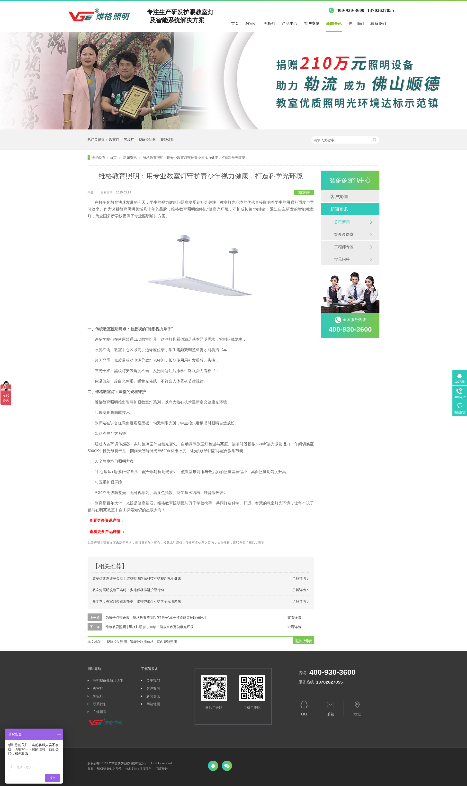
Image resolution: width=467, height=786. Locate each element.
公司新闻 (342, 222)
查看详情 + (295, 617)
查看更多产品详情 (108, 532)
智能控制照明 (117, 641)
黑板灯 (269, 23)
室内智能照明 (167, 641)
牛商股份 (146, 768)
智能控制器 (147, 139)
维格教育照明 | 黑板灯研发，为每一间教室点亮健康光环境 (150, 626)
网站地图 (153, 704)
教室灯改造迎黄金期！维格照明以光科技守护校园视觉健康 (136, 578)
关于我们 (356, 23)
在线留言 (100, 712)
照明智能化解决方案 (108, 681)
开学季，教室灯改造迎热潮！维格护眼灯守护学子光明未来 (136, 601)
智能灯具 (167, 139)
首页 (235, 23)
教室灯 (251, 23)
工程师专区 (344, 246)
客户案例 (312, 23)
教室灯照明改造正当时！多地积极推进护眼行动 (128, 589)
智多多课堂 (344, 234)
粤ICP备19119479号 (108, 768)
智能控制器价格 (142, 641)
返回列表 (304, 192)
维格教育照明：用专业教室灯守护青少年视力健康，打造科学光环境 (194, 157)
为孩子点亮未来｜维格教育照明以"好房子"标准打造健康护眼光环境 (156, 617)
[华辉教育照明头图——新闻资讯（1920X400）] (233, 128)
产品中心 (289, 23)
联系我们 (378, 23)
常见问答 (342, 259)
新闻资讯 (334, 23)
